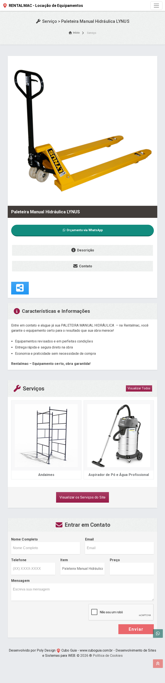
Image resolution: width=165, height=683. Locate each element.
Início (76, 32)
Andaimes (46, 475)
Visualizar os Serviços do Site (82, 497)
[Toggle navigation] (156, 5)
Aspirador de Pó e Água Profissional (119, 475)
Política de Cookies (108, 656)
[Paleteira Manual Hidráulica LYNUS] (82, 131)
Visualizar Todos (139, 388)
